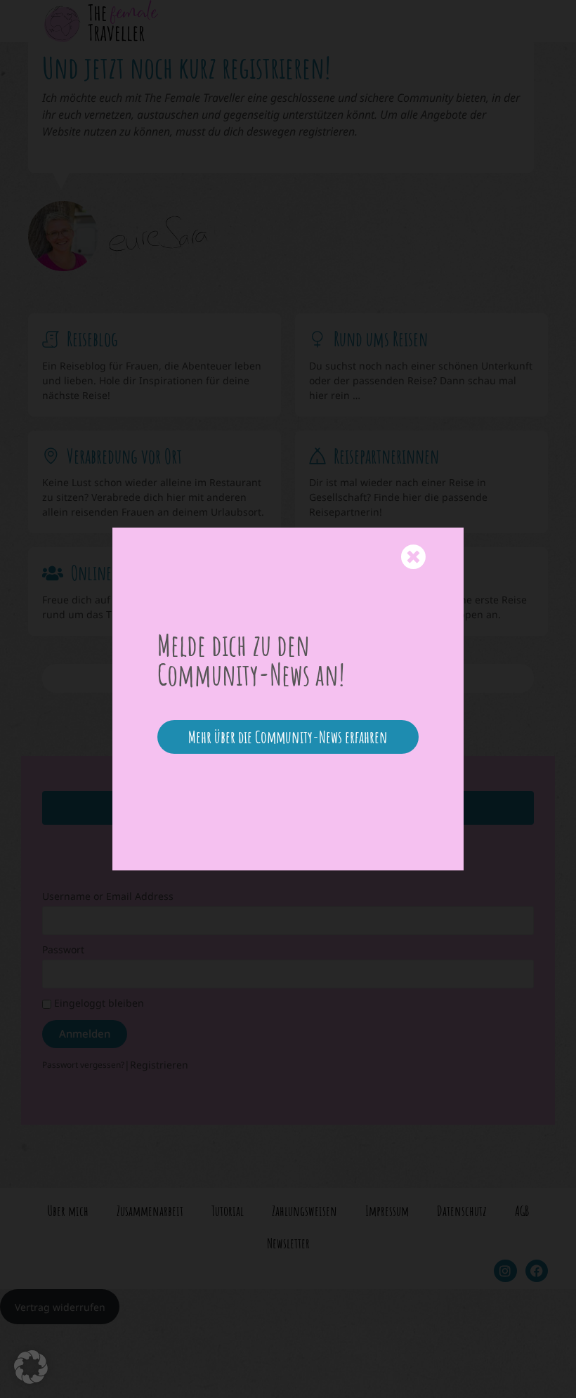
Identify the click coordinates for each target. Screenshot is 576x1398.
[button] (31, 1367)
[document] (288, 699)
